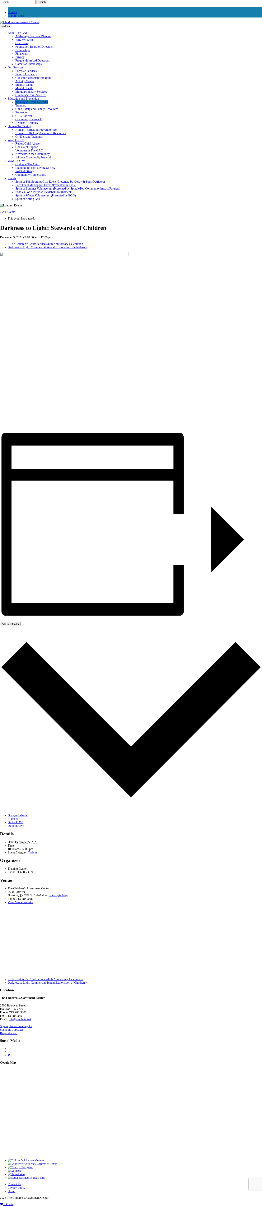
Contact (12, 12)
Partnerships (22, 50)
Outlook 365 (15, 822)
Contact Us (14, 1184)
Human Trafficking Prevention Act (36, 129)
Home (11, 1191)
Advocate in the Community (32, 154)
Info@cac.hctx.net (20, 1019)
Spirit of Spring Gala (27, 198)
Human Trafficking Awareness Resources (40, 133)
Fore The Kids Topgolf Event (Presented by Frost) (45, 185)
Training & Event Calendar (31, 102)
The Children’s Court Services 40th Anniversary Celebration (45, 243)
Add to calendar (10, 624)
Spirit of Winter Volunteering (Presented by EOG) (45, 195)
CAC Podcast (23, 115)
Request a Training (26, 122)
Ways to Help (16, 140)
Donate (8, 1204)
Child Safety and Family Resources (36, 109)
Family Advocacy (26, 74)
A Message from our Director (33, 36)
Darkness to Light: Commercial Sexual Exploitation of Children (47, 247)
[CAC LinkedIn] (9, 1055)
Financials (21, 53)
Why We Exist (24, 39)
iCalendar (13, 818)
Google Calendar (18, 815)
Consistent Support (26, 147)
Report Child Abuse (27, 143)
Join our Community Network (33, 157)
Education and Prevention (23, 98)
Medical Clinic (24, 84)
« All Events (7, 212)
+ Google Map (58, 895)
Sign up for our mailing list (16, 1026)
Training (20, 105)
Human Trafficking (19, 126)
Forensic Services (26, 70)
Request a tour (8, 1033)
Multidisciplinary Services (31, 91)
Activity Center (24, 81)
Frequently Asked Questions (32, 60)
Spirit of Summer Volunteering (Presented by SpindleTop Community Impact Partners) (67, 188)
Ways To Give (16, 160)
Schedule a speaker (11, 1029)
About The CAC (18, 32)
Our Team (21, 43)
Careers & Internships (28, 64)
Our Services (15, 67)
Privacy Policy (16, 1187)
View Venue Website (20, 902)
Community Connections (30, 174)
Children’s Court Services (30, 95)
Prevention (21, 112)
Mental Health (24, 88)
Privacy (20, 57)
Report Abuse (16, 15)
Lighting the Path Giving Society (35, 167)
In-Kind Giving (24, 171)
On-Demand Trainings (29, 136)
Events (12, 178)
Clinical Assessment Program (33, 77)
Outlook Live (16, 825)
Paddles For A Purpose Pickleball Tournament (43, 192)
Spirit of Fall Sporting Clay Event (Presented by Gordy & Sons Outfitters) (60, 181)
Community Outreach (28, 119)
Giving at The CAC (27, 164)
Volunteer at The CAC (29, 150)
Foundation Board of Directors (34, 46)
